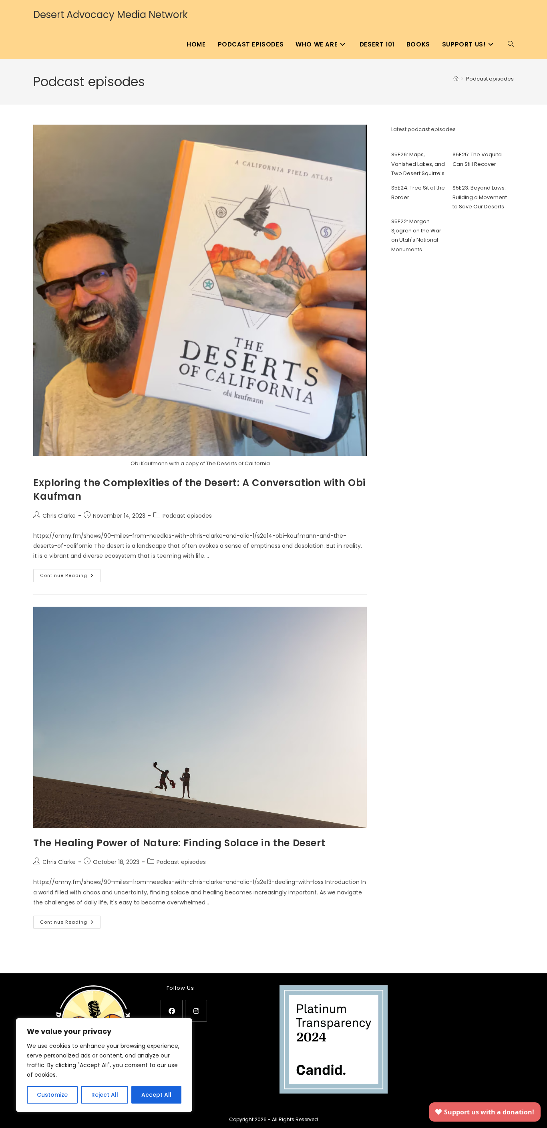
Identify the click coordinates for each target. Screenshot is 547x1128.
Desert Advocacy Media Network (110, 14)
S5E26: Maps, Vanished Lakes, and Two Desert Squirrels (418, 164)
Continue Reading (70, 577)
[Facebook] (172, 1011)
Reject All (104, 1095)
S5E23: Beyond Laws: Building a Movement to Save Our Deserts (479, 197)
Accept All (156, 1095)
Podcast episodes (490, 79)
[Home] (456, 79)
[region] (104, 1065)
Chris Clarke (59, 516)
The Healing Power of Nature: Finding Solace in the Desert (179, 843)
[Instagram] (196, 1011)
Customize (52, 1095)
